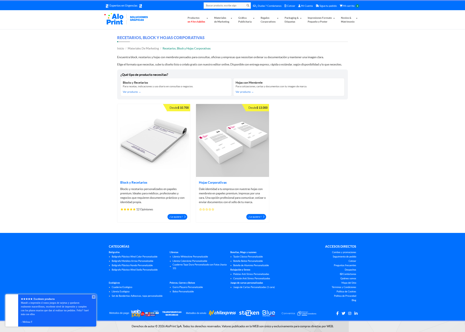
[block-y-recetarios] (153, 140)
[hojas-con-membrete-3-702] (232, 140)
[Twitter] (343, 313)
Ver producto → (132, 91)
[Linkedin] (356, 313)
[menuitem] (198, 19)
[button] (153, 140)
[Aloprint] (126, 20)
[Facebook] (337, 313)
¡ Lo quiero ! (176, 216)
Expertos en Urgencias (124, 5)
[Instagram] (349, 313)
